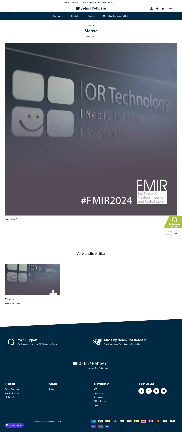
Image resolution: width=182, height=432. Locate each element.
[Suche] (8, 8)
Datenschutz (98, 397)
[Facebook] (141, 391)
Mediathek (75, 16)
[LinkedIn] (156, 391)
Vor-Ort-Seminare (12, 393)
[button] (162, 8)
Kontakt (91, 16)
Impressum (98, 393)
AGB (95, 389)
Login (95, 405)
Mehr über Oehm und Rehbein (116, 16)
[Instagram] (149, 391)
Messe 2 (9, 299)
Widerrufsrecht (99, 401)
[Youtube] (164, 391)
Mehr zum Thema (12, 304)
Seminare (57, 16)
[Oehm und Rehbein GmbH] (91, 8)
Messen (91, 25)
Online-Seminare (12, 389)
